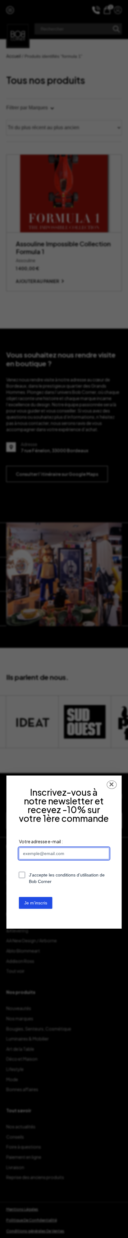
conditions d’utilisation (77, 874)
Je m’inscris (35, 902)
